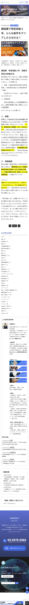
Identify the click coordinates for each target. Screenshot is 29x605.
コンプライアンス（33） (7, 274)
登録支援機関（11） (6, 262)
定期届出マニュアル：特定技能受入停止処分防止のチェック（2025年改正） (14, 490)
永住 (11, 440)
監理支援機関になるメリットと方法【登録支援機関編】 (14, 455)
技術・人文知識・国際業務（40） (9, 290)
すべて (2, 237)
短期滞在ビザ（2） (5, 255)
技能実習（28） (5, 285)
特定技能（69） (5, 276)
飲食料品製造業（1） (6, 248)
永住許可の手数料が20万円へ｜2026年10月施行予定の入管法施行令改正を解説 (14, 443)
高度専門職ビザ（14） (6, 292)
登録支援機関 (13, 452)
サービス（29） (5, 304)
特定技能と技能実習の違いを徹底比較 (14, 485)
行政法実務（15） (5, 271)
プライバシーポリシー (14, 589)
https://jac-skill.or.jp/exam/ (15, 129)
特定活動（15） (5, 241)
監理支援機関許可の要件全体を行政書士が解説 (14, 449)
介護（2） (3, 257)
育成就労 (12, 447)
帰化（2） (3, 267)
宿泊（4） (3, 253)
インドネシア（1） (5, 297)
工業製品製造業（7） (6, 246)
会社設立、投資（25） (6, 306)
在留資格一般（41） (6, 308)
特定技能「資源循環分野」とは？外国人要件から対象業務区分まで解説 (14, 462)
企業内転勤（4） (5, 278)
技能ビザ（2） (4, 264)
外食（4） (3, 250)
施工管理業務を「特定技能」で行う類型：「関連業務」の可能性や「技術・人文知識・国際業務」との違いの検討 (14, 479)
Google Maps (8, 576)
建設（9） (3, 244)
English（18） (5, 313)
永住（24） (4, 260)
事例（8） (3, 239)
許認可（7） (4, 311)
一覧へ (14, 226)
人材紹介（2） (4, 301)
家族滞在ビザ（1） (5, 269)
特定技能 (12, 459)
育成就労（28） (5, 281)
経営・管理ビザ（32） (6, 294)
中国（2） (3, 283)
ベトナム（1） (4, 287)
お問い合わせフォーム (16, 548)
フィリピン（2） (5, 299)
